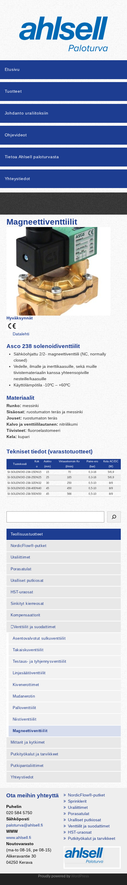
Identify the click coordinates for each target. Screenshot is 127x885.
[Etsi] (114, 516)
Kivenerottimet (26, 684)
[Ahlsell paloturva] (63, 43)
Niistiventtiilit (25, 719)
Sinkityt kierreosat (27, 603)
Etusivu (12, 69)
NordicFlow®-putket (29, 545)
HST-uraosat (22, 592)
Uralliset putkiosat (27, 580)
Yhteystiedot (17, 178)
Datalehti (21, 334)
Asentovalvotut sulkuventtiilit (39, 638)
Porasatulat (21, 569)
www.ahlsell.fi (18, 837)
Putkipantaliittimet (27, 765)
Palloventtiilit (24, 708)
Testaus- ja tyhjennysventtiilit (39, 661)
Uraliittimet (20, 557)
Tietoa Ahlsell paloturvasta (32, 156)
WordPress (80, 876)
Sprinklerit (77, 801)
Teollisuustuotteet (27, 534)
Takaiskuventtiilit (28, 650)
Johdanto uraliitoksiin (26, 113)
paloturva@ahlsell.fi (24, 825)
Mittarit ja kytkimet (28, 742)
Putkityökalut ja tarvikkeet (34, 754)
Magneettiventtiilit (30, 731)
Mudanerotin (24, 696)
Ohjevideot (16, 135)
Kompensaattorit (25, 615)
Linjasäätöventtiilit (29, 673)
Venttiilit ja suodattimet (35, 627)
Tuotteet (13, 91)
